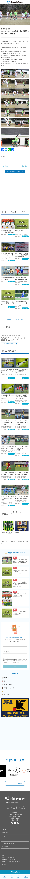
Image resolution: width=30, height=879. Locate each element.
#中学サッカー (5, 156)
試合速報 (5, 846)
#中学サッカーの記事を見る (15, 320)
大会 (3, 836)
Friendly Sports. (15, 872)
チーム (4, 839)
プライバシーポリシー (11, 659)
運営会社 (15, 813)
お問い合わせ (15, 818)
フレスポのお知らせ (8, 843)
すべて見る (25, 211)
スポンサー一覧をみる (15, 783)
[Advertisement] (15, 191)
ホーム (4, 829)
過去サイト (15, 820)
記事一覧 (5, 833)
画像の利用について (15, 816)
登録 (15, 666)
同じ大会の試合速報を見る (15, 171)
